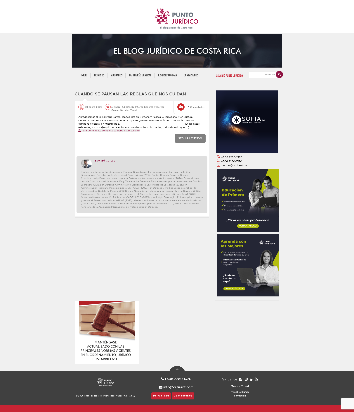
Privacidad (161, 396)
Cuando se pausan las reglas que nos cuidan (130, 94)
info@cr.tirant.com (177, 387)
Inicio (84, 75)
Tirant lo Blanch (240, 392)
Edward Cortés (105, 160)
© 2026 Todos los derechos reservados (100, 396)
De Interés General (140, 75)
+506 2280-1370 (231, 157)
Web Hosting (129, 396)
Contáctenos (191, 75)
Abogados (116, 75)
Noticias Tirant (128, 110)
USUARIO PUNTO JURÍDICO (229, 76)
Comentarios (196, 107)
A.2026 (126, 107)
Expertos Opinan (167, 75)
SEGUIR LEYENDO (190, 138)
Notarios (99, 75)
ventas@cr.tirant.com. (235, 165)
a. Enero (116, 107)
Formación (240, 396)
